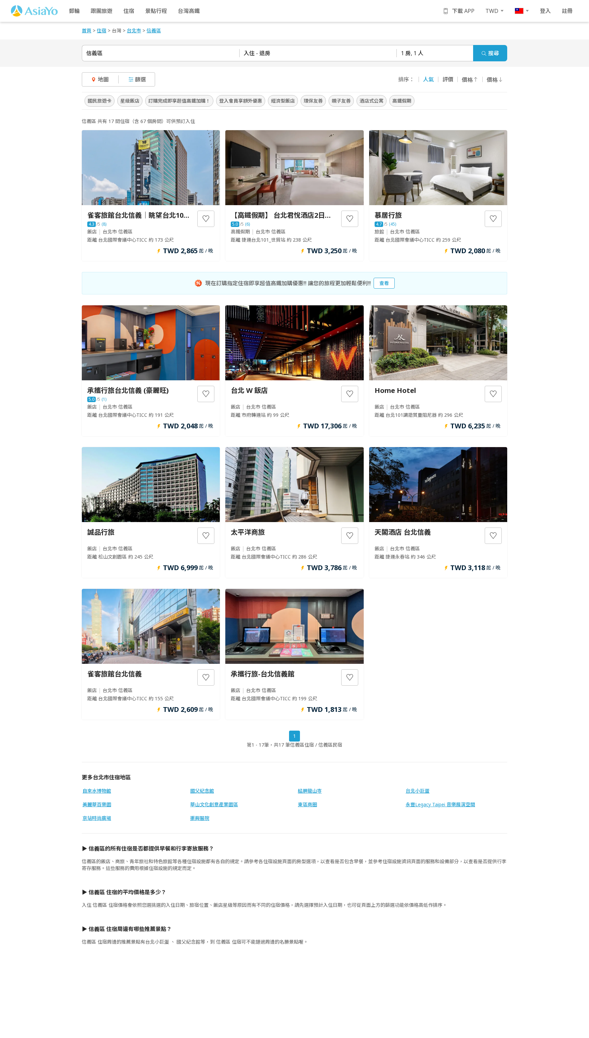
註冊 (567, 11)
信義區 (94, 53)
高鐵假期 (401, 100)
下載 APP (463, 11)
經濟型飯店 (283, 100)
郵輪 (74, 11)
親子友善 (341, 100)
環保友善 (313, 100)
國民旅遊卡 (99, 100)
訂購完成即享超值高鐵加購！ (179, 100)
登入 (545, 11)
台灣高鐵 (189, 11)
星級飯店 (129, 100)
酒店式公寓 (371, 100)
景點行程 (156, 11)
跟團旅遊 (101, 11)
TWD (491, 11)
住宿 (128, 11)
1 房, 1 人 (412, 53)
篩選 (140, 79)
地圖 (103, 79)
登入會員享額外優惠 (240, 100)
